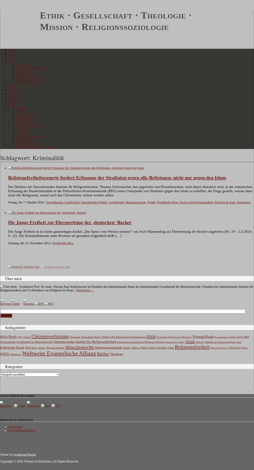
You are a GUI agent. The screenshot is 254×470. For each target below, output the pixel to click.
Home (12, 50)
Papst (144, 347)
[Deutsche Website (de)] (23, 266)
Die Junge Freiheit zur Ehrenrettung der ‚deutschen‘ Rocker (70, 222)
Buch (13, 337)
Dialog (97, 337)
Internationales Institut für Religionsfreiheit (85, 342)
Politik (151, 202)
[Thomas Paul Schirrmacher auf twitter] (17, 304)
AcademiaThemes (24, 454)
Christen (27, 337)
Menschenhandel (55, 347)
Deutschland (87, 337)
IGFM (240, 337)
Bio (10, 61)
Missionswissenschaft (108, 347)
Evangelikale (203, 336)
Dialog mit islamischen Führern (35, 147)
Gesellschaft (116, 202)
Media (12, 97)
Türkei (244, 347)
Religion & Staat (225, 202)
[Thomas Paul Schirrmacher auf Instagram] (28, 304)
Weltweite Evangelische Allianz (59, 353)
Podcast (13, 100)
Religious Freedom (219, 348)
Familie (232, 337)
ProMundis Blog (167, 202)
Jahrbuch (199, 342)
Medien (41, 348)
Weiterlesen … (85, 290)
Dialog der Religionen (115, 337)
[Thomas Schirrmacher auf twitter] (20, 406)
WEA (4, 354)
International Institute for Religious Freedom (141, 342)
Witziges (21, 132)
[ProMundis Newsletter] (39, 304)
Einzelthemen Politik (94, 202)
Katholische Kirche (12, 347)
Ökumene (116, 354)
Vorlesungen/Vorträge (29, 125)
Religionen (244, 202)
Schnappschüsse (26, 143)
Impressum (15, 426)
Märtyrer (136, 347)
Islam (190, 341)
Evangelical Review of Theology (174, 337)
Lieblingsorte (24, 118)
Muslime (127, 347)
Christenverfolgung (50, 336)
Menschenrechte (135, 202)
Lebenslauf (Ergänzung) (31, 68)
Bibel (4, 337)
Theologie (234, 347)
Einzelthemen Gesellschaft (62, 202)
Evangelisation (221, 337)
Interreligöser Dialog (175, 342)
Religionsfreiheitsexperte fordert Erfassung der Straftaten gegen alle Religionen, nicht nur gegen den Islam (117, 177)
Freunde (21, 111)
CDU (19, 337)
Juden (239, 342)
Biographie (23, 64)
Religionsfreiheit (192, 347)
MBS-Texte (31, 347)
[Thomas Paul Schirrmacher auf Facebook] (5, 304)
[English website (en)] (55, 266)
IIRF (246, 337)
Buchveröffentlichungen (31, 79)
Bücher (12, 93)
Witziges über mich (28, 136)
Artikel (12, 89)
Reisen (12, 57)
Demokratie (75, 337)
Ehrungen (22, 72)
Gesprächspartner (27, 115)
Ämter (12, 86)
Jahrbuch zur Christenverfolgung (220, 342)
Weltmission (15, 354)
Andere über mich (27, 82)
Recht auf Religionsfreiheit (196, 202)
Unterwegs (23, 129)
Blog (11, 54)
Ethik (151, 336)
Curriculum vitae (26, 75)
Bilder (12, 104)
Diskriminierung (138, 337)
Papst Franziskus (157, 347)
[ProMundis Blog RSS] (49, 304)
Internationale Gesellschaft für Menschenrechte (26, 342)
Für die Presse (25, 140)
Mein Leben (23, 122)
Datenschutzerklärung (21, 430)
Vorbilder (22, 107)
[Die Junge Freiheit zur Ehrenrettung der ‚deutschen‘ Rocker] (47, 212)
